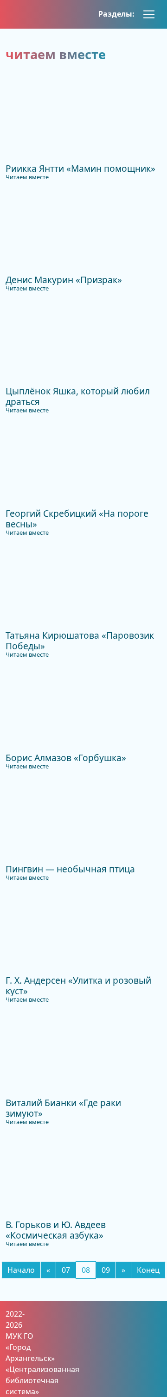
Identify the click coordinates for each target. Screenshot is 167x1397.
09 (106, 1270)
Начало (21, 1270)
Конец (148, 1270)
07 (66, 1270)
